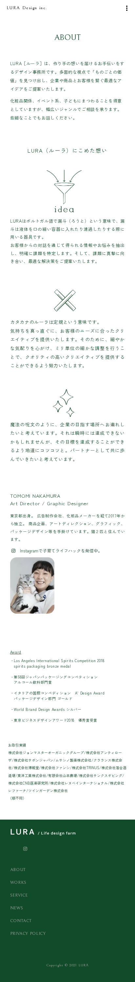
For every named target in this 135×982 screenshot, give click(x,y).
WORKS (18, 882)
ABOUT (18, 869)
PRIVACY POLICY (29, 933)
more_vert (127, 8)
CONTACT (21, 920)
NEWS (16, 908)
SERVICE (19, 895)
